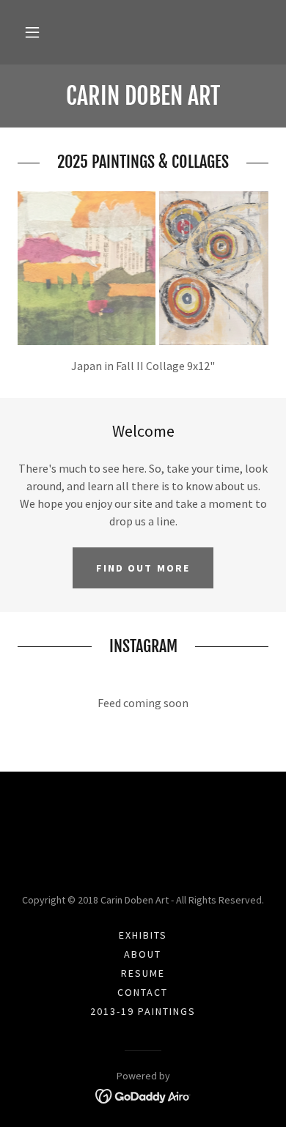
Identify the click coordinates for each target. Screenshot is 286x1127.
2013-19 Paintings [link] (143, 1011)
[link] (143, 96)
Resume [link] (143, 973)
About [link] (142, 954)
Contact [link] (142, 992)
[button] (32, 32)
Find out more (142, 567)
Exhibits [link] (143, 935)
